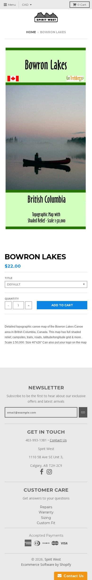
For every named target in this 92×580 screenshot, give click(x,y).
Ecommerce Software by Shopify (46, 564)
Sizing (46, 518)
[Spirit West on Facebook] (41, 472)
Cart (81, 4)
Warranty (46, 512)
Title (8, 278)
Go (83, 412)
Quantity (12, 298)
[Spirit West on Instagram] (49, 472)
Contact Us (58, 440)
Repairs (46, 507)
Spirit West (53, 559)
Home (31, 32)
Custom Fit (46, 523)
